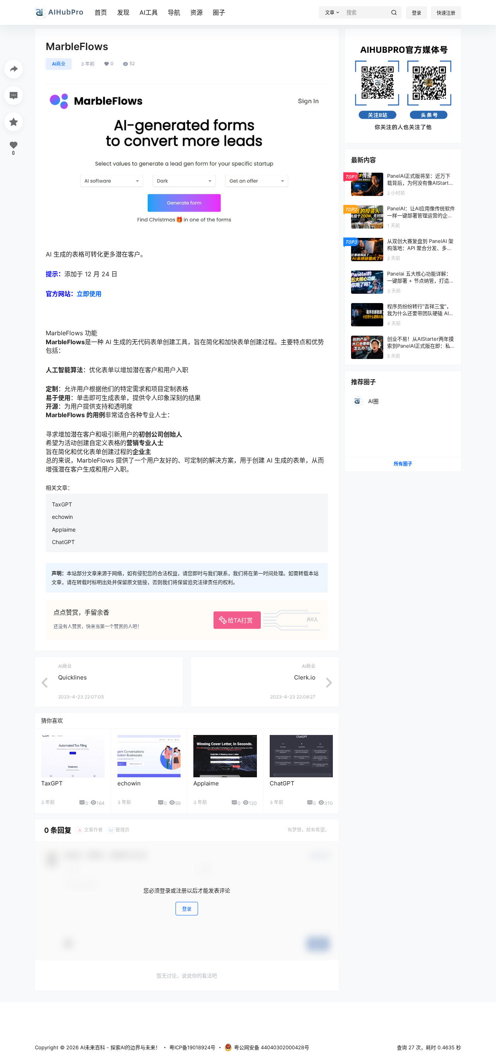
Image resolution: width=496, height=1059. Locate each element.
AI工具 (149, 12)
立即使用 (89, 294)
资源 (196, 12)
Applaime (64, 529)
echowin (62, 516)
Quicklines (72, 677)
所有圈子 (403, 464)
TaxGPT (62, 504)
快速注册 (446, 13)
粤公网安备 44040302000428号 (271, 1047)
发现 (123, 12)
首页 (101, 12)
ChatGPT (63, 542)
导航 (174, 12)
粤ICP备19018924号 (192, 1047)
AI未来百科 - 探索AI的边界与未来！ (119, 1047)
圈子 (219, 12)
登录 (416, 13)
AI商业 (58, 64)
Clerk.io (304, 677)
